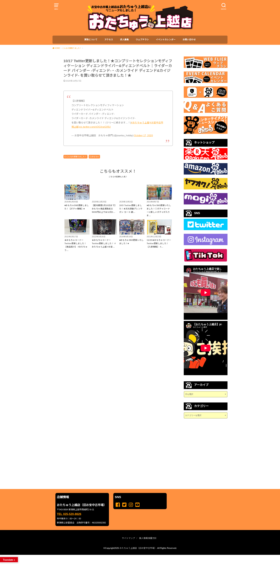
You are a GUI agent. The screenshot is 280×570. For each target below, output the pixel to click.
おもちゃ (95, 157)
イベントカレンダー (166, 39)
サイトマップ (128, 538)
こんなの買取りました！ (76, 157)
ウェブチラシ (142, 39)
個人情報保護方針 (148, 538)
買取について (90, 39)
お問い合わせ (189, 39)
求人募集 (124, 39)
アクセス (108, 39)
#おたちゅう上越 (140, 122)
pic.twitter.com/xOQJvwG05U (95, 126)
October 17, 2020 (143, 135)
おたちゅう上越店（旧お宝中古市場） (138, 548)
